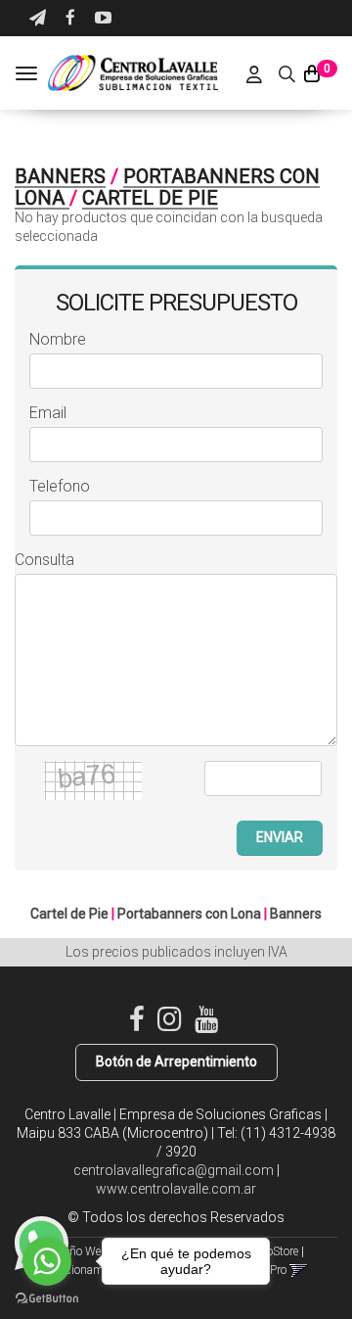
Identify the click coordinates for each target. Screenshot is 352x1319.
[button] (37, 18)
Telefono (59, 486)
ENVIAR (279, 837)
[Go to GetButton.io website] (47, 1299)
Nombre (57, 339)
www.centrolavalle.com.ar (176, 1189)
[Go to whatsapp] (46, 1261)
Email (47, 412)
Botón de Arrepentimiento (176, 1061)
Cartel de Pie (150, 198)
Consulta (44, 559)
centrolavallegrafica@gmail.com (173, 1170)
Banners (60, 176)
